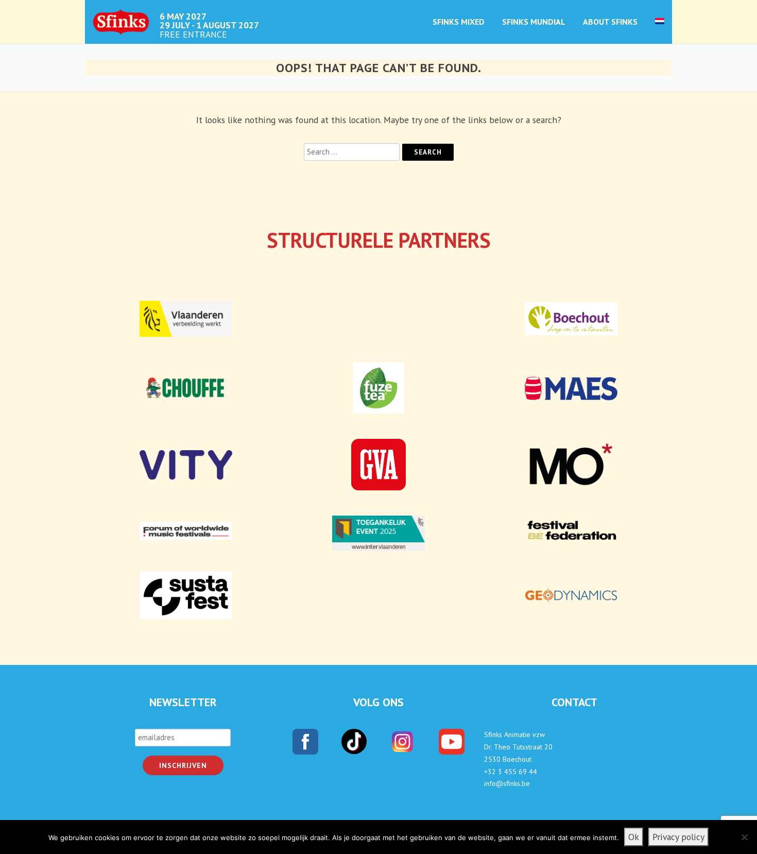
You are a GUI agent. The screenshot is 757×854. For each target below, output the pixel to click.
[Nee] (744, 837)
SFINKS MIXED (459, 21)
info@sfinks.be (507, 783)
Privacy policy (678, 837)
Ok (633, 837)
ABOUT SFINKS (610, 21)
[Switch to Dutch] (655, 12)
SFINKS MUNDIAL (533, 21)
